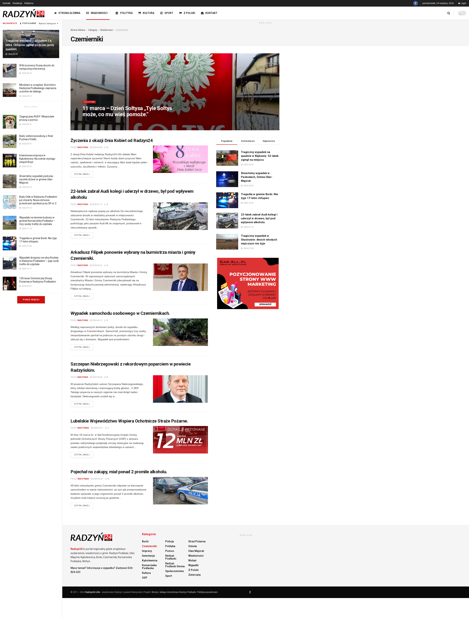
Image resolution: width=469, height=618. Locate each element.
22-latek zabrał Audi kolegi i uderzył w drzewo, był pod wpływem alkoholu (259, 218)
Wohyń (192, 560)
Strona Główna (69, 13)
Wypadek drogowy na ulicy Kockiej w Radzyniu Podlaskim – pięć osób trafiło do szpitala (39, 261)
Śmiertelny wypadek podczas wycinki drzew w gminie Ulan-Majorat (36, 179)
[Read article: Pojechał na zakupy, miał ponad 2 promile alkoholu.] (180, 490)
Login (463, 3)
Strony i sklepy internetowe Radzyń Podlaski (174, 592)
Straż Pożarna (197, 541)
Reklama (28, 3)
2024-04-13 (97, 320)
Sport (169, 13)
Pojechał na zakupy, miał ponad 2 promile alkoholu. (119, 471)
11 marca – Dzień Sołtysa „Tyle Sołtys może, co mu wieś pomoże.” (127, 111)
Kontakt (6, 3)
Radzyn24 (94, 121)
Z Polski (189, 13)
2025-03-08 (97, 147)
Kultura (148, 13)
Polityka (126, 13)
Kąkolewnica (149, 560)
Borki (145, 541)
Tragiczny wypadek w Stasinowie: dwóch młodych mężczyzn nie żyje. (259, 239)
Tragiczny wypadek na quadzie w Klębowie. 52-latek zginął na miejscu (259, 155)
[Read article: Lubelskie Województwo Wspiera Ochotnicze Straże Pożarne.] (180, 439)
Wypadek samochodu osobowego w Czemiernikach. (120, 313)
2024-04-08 (97, 377)
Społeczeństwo (174, 571)
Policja (169, 541)
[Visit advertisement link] (247, 283)
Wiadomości (99, 13)
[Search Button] (448, 13)
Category (92, 30)
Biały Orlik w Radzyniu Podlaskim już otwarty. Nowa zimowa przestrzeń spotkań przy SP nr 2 (38, 200)
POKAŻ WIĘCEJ (31, 299)
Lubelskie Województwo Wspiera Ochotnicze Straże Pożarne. (129, 421)
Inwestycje (148, 555)
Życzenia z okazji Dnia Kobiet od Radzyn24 (112, 140)
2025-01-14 (97, 204)
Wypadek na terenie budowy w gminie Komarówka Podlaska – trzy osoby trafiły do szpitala (37, 221)
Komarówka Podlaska (149, 567)
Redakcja (17, 3)
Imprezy (147, 550)
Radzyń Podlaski (170, 557)
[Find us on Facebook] (415, 3)
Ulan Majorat (196, 550)
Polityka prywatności (207, 592)
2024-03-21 (98, 428)
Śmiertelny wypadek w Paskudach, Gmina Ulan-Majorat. (256, 176)
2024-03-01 (98, 479)
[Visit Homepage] (24, 13)
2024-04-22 (97, 265)
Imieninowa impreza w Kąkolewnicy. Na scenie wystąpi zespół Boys (37, 158)
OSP (144, 577)
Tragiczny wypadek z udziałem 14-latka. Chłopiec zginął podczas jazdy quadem (29, 45)
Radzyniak (83, 428)
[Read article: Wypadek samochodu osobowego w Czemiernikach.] (180, 332)
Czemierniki (122, 30)
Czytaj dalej (83, 174)
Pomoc (169, 550)
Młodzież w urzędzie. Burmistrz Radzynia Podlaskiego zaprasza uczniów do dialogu (37, 88)
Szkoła (192, 546)
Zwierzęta (194, 574)
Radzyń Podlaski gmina (175, 565)
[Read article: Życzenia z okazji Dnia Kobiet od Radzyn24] (180, 159)
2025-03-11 (109, 121)
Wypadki (193, 565)
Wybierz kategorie (47, 23)
